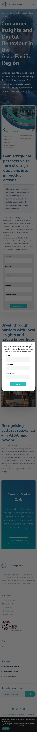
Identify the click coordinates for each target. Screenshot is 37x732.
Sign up (18, 384)
